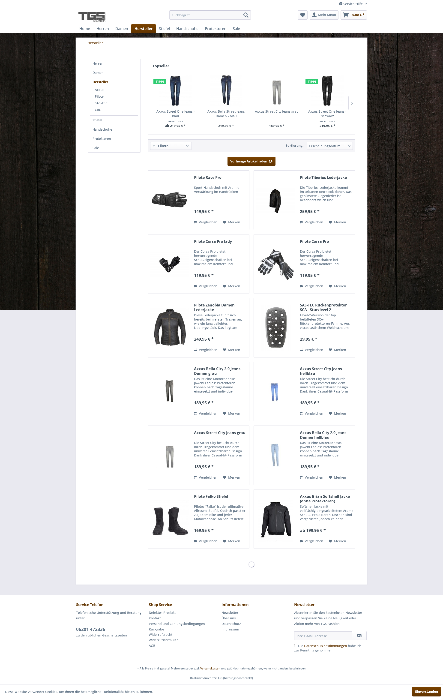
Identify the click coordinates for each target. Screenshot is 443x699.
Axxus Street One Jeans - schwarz (327, 113)
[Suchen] (246, 15)
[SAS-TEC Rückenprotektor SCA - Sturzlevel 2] (275, 328)
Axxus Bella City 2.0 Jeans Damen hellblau (323, 435)
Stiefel (97, 120)
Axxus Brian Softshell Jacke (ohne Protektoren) (325, 498)
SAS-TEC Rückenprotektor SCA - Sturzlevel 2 (323, 307)
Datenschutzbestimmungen (325, 646)
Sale (96, 148)
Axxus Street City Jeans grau (277, 111)
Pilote (99, 96)
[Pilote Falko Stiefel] (169, 519)
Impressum (230, 629)
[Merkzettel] (303, 15)
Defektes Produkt (162, 612)
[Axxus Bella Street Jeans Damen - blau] (226, 91)
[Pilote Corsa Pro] (275, 264)
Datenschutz (231, 623)
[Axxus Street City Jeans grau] (277, 91)
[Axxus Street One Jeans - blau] (176, 91)
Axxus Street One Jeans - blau (175, 113)
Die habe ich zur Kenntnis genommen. (327, 648)
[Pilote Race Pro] (169, 200)
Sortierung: (294, 145)
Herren (98, 63)
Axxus (99, 89)
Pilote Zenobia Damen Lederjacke (214, 307)
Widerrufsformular (163, 640)
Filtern (162, 146)
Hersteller (100, 82)
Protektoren (102, 138)
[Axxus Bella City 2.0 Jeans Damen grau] (169, 391)
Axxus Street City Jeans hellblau (321, 371)
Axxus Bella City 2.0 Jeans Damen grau (217, 371)
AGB (152, 645)
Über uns (229, 618)
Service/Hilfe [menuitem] (353, 4)
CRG (98, 110)
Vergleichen (207, 222)
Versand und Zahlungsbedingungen (177, 623)
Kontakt (155, 618)
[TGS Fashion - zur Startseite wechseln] (92, 16)
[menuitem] (210, 15)
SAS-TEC (101, 103)
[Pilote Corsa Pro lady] (169, 264)
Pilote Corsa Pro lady (213, 241)
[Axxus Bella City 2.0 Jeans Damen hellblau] (275, 455)
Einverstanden (426, 691)
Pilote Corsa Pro (314, 241)
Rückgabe (156, 629)
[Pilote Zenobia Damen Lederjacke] (169, 328)
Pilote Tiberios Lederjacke (323, 177)
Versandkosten (210, 668)
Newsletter (230, 612)
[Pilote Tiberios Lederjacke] (275, 200)
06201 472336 (90, 629)
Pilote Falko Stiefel (211, 496)
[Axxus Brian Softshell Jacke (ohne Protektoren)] (275, 519)
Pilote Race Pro (208, 177)
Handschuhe (102, 129)
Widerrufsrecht (160, 634)
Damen (98, 72)
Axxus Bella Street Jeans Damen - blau (226, 113)
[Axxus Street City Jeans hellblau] (275, 391)
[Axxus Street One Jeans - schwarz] (328, 91)
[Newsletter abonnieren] (359, 635)
